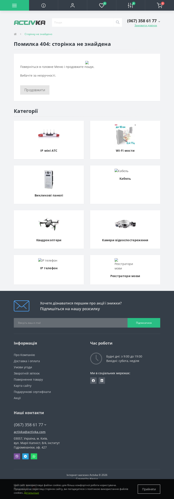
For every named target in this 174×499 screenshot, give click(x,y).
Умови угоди (23, 367)
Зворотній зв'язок (27, 373)
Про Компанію (24, 355)
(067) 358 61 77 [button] (28, 424)
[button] (72, 5)
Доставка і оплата (27, 361)
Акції (17, 398)
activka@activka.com (30, 432)
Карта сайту (22, 386)
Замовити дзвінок (146, 25)
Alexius (94, 479)
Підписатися (144, 323)
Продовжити (34, 90)
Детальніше (31, 493)
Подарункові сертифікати (32, 392)
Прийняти (149, 489)
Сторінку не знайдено (38, 34)
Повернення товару (28, 379)
